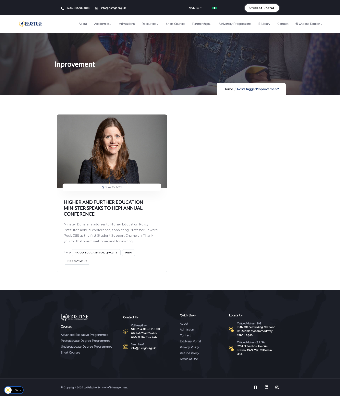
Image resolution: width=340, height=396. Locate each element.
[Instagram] (277, 387)
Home (228, 89)
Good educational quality (96, 252)
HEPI (128, 252)
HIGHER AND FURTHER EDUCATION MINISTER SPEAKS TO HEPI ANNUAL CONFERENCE (103, 208)
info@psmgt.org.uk (143, 348)
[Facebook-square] (256, 387)
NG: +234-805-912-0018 (145, 328)
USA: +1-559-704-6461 (144, 336)
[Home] (30, 24)
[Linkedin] (266, 387)
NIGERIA (194, 7)
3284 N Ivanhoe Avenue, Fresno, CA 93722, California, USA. (254, 349)
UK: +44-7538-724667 (144, 332)
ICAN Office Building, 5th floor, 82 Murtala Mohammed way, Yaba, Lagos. (256, 330)
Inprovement (77, 260)
